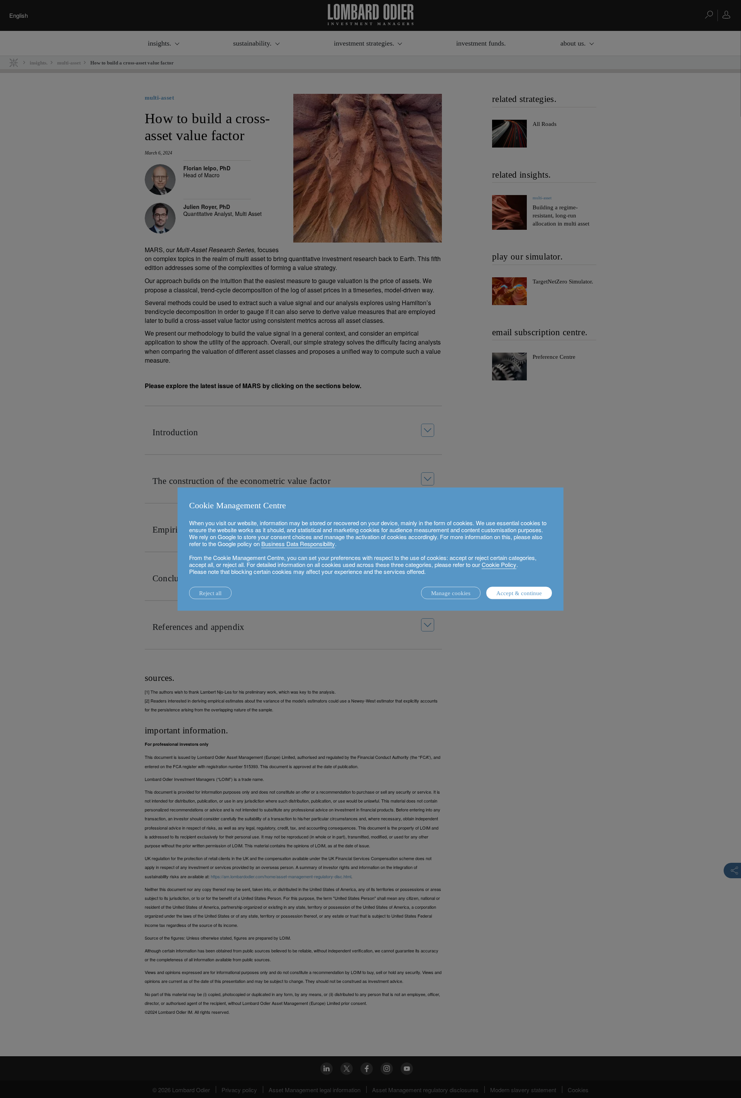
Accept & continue (519, 593)
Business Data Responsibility (298, 544)
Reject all (210, 593)
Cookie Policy (499, 564)
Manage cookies (450, 593)
